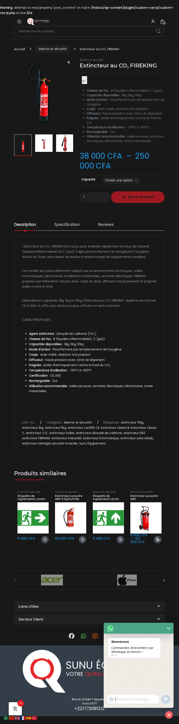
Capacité (88, 179)
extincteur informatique (101, 438)
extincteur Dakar (62, 433)
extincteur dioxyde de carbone (99, 433)
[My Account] (153, 21)
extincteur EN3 (134, 433)
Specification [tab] (66, 225)
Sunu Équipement (92, 443)
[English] (17, 718)
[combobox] (83, 31)
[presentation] (164, 580)
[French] (23, 718)
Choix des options (156, 539)
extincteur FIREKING (36, 438)
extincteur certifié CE (84, 427)
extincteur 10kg (132, 422)
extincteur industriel (66, 438)
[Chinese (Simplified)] (12, 718)
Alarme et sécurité (52, 49)
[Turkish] (34, 718)
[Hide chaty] (169, 715)
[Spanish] (29, 718)
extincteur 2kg (32, 427)
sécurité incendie (65, 443)
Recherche (158, 31)
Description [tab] (25, 225)
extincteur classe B (115, 427)
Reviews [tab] (106, 225)
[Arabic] (6, 718)
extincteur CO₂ (37, 433)
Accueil (19, 49)
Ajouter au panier (43, 539)
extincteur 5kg (55, 427)
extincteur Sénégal (36, 443)
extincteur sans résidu (136, 438)
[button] (69, 62)
